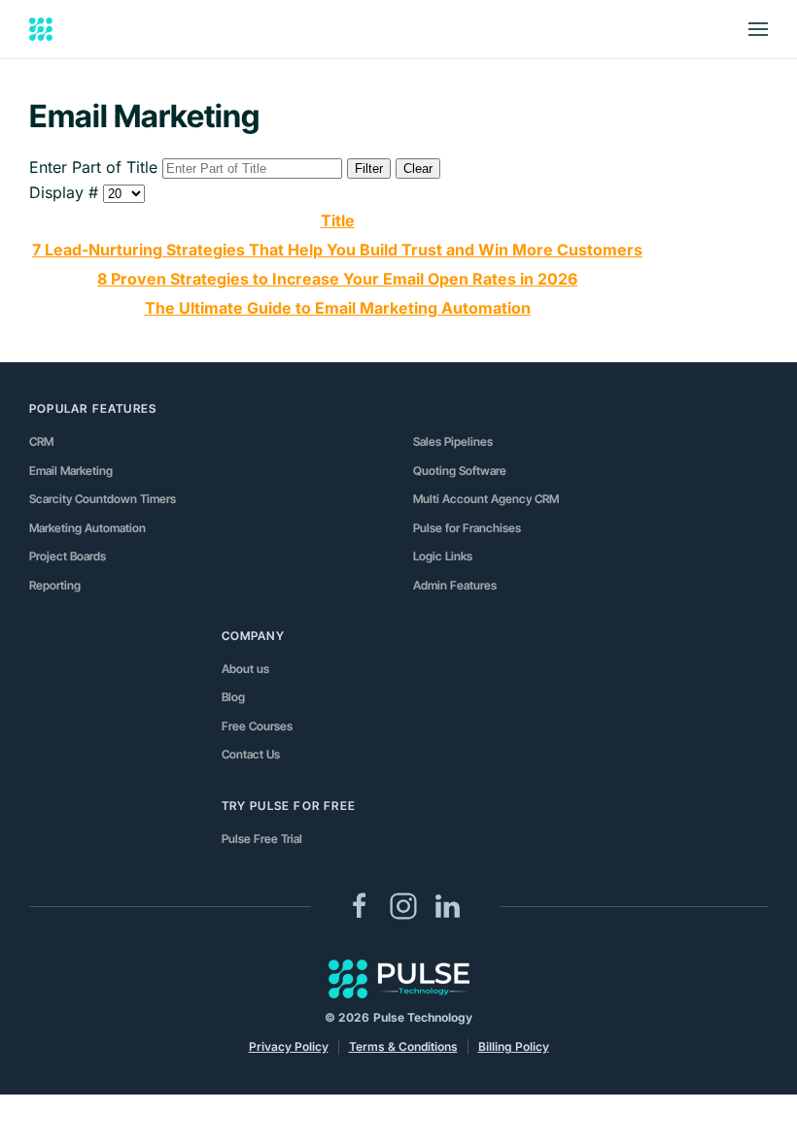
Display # (66, 192)
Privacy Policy (289, 1046)
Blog (233, 697)
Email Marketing (71, 470)
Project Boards (67, 556)
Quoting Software (459, 470)
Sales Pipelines (453, 441)
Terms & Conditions (403, 1046)
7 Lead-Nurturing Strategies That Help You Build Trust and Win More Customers (337, 249)
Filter (369, 168)
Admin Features (455, 585)
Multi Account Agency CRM (486, 498)
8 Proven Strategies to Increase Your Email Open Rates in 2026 (337, 278)
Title (338, 220)
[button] (758, 29)
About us (245, 668)
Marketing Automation (87, 528)
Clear (418, 168)
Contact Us (251, 754)
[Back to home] (40, 29)
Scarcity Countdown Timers (102, 498)
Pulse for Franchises (467, 528)
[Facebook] (359, 905)
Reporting (55, 585)
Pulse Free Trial (262, 838)
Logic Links (442, 556)
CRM (41, 441)
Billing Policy (513, 1046)
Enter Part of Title (95, 167)
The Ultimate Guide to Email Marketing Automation (338, 308)
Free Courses (257, 726)
